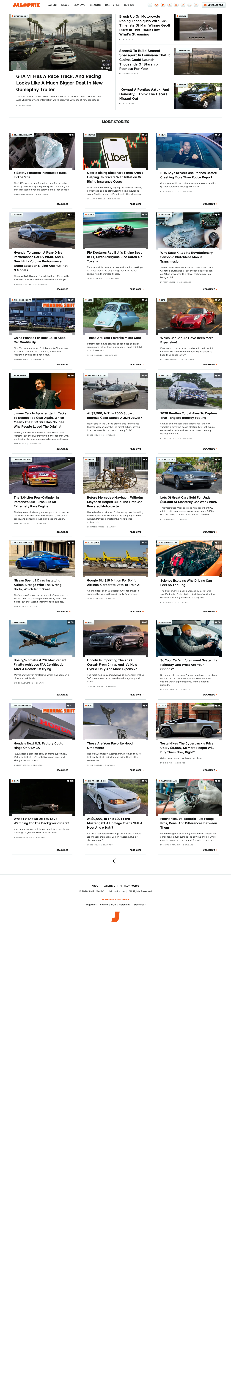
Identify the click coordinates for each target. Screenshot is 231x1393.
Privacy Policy (129, 886)
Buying (129, 4)
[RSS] (196, 5)
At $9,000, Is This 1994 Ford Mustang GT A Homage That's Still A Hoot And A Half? (114, 823)
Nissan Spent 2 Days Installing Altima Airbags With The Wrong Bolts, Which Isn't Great (37, 584)
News (65, 4)
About (96, 886)
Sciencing (124, 904)
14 (219, 215)
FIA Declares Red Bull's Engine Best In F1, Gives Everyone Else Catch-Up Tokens (114, 257)
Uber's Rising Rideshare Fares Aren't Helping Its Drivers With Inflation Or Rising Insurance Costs (115, 177)
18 (219, 375)
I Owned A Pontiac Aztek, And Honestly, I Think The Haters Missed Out (144, 93)
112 (72, 781)
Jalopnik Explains (22, 460)
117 (72, 705)
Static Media (95, 891)
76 (219, 705)
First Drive (165, 375)
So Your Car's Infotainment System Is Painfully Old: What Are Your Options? (188, 664)
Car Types (112, 4)
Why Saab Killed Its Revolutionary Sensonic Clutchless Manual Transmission (186, 257)
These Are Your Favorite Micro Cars (114, 338)
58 (219, 622)
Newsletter (215, 5)
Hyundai (18, 215)
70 (146, 781)
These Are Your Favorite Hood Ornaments (110, 745)
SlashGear (140, 904)
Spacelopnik (184, 50)
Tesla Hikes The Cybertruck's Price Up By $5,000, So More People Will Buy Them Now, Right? (187, 747)
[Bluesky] (156, 5)
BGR (113, 904)
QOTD (90, 300)
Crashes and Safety (23, 135)
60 (219, 300)
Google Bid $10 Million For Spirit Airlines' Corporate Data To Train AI (113, 582)
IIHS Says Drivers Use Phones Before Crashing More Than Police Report (188, 175)
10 (146, 135)
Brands (95, 4)
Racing (91, 215)
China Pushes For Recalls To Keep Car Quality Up (40, 340)
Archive (109, 886)
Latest (53, 4)
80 (72, 375)
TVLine (104, 904)
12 (219, 781)
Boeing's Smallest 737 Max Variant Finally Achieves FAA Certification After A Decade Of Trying (40, 664)
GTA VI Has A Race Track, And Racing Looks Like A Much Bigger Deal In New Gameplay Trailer (59, 82)
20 (219, 459)
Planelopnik (93, 543)
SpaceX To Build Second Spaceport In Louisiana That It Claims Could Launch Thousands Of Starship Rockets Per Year (144, 60)
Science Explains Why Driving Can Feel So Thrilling (186, 583)
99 (145, 375)
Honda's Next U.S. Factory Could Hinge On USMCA (38, 745)
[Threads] (176, 5)
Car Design (165, 215)
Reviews (80, 4)
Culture (182, 16)
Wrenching (166, 622)
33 (72, 622)
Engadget (91, 904)
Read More (62, 204)
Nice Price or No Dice (97, 375)
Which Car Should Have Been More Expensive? (186, 340)
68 (72, 300)
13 (72, 215)
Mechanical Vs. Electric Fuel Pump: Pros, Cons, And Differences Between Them (188, 823)
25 (219, 135)
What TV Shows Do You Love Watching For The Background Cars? (41, 821)
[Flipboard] (163, 5)
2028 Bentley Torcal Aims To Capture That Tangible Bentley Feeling (188, 415)
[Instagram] (183, 5)
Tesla (163, 705)
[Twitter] (169, 5)
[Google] (189, 5)
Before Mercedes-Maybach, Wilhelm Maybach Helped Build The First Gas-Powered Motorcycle (115, 502)
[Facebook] (150, 5)
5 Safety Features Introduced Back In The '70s (40, 175)
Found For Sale (168, 460)
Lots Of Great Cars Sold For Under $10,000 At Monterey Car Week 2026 (188, 500)
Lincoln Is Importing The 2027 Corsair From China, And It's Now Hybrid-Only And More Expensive (112, 664)
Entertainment (21, 16)
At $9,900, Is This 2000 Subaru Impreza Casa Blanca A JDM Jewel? (114, 415)
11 (146, 215)
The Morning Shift (22, 300)
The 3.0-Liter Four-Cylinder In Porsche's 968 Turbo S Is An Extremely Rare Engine (36, 502)
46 (145, 622)
